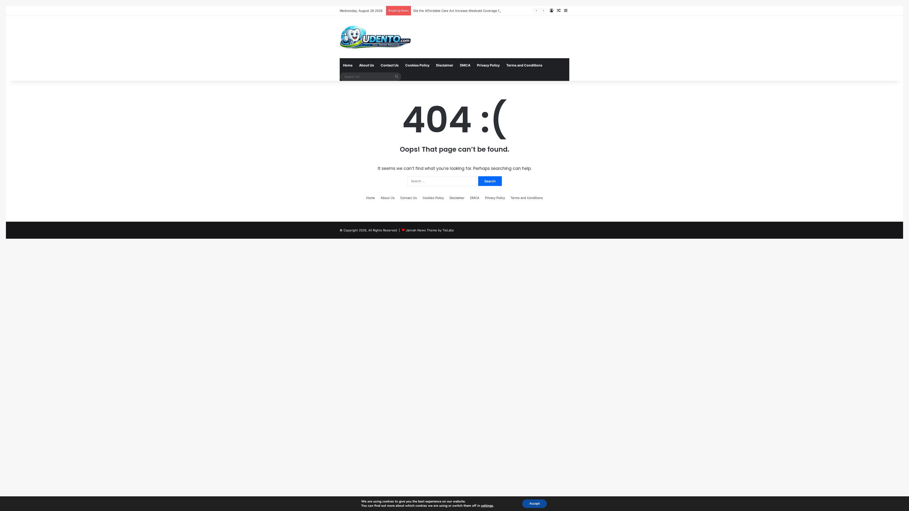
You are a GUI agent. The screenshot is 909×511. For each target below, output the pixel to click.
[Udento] (375, 37)
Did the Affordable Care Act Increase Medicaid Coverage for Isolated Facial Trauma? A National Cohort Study (493, 11)
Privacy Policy (488, 65)
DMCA (465, 65)
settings (487, 506)
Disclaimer (444, 65)
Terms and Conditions (524, 65)
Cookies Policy (417, 65)
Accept (534, 503)
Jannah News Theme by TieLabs (430, 230)
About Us (366, 65)
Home (347, 65)
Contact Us (390, 65)
